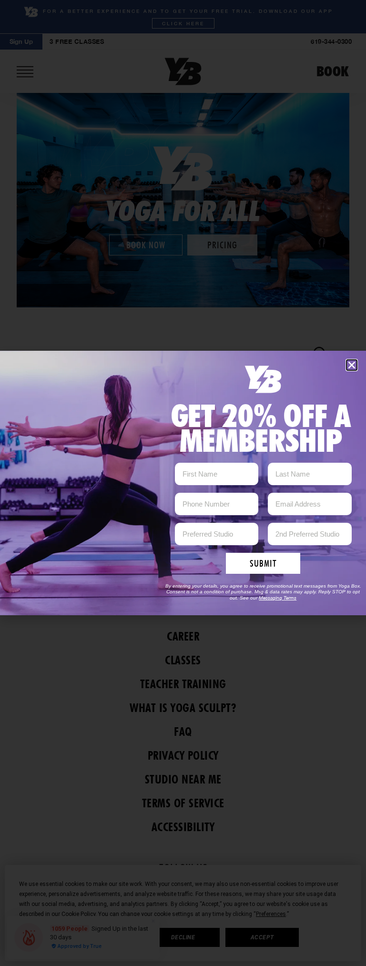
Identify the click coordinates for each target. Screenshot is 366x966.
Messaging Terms (277, 597)
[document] (183, 483)
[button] (351, 365)
